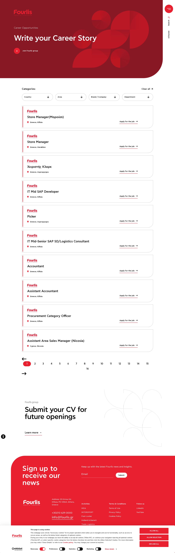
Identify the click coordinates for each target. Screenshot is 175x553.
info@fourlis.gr (62, 517)
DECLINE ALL (154, 544)
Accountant (35, 266)
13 (129, 364)
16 (87, 369)
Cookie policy (68, 542)
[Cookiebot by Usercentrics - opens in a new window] (17, 549)
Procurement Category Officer (49, 316)
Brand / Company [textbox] (98, 97)
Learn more (31, 433)
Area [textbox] (60, 97)
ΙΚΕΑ (83, 508)
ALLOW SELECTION (154, 537)
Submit (121, 475)
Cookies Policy (115, 516)
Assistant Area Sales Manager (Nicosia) (55, 340)
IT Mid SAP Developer (43, 191)
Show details (109, 549)
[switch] (62, 549)
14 (138, 364)
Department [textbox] (129, 97)
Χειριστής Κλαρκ (39, 166)
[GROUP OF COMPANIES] (24, 12)
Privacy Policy (115, 512)
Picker (31, 216)
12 (120, 364)
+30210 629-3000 (62, 513)
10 (102, 364)
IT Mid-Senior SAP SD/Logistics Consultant (58, 241)
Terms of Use (114, 508)
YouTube (140, 512)
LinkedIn (140, 508)
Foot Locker (86, 516)
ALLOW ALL (154, 531)
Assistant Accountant (42, 291)
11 (111, 364)
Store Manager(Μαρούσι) (45, 117)
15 (147, 364)
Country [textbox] (27, 97)
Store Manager (38, 142)
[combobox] (37, 97)
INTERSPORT (87, 512)
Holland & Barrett (89, 520)
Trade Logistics (88, 524)
